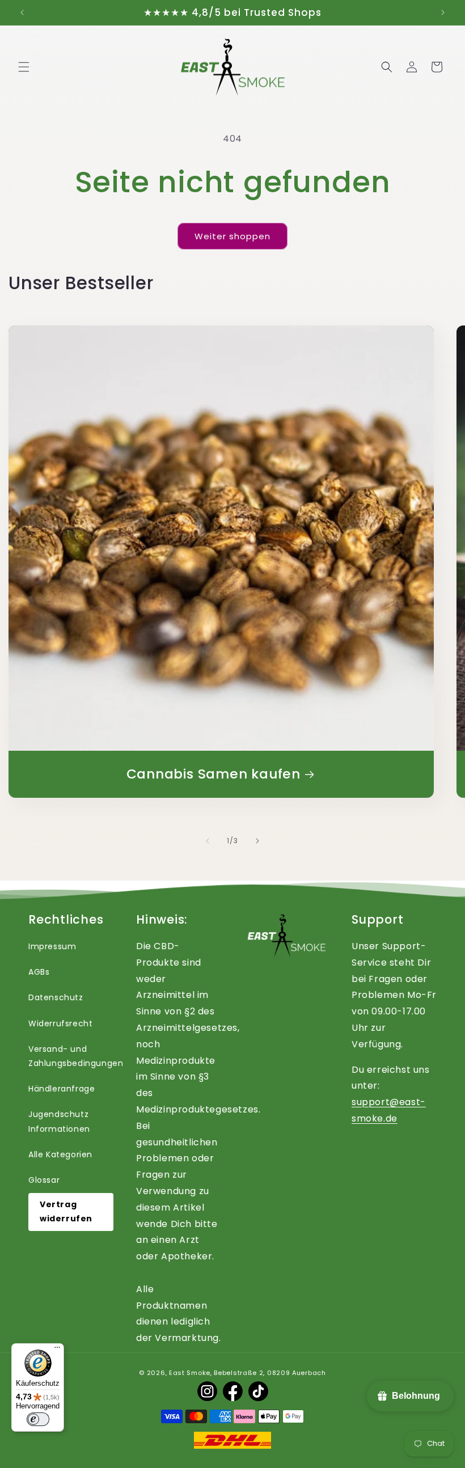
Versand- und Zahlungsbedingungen (75, 1056)
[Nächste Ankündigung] (442, 12)
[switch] (38, 1419)
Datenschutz (55, 997)
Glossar (44, 1180)
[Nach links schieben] (207, 840)
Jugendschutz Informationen (59, 1121)
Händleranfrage (61, 1088)
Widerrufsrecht (60, 1023)
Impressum (52, 946)
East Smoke (189, 1372)
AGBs (38, 972)
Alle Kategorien (60, 1154)
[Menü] (57, 1350)
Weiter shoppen (232, 236)
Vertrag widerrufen (66, 1211)
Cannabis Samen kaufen (213, 774)
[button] (23, 66)
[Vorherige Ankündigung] (22, 12)
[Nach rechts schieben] (257, 840)
